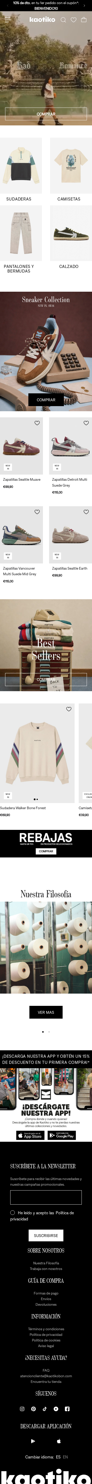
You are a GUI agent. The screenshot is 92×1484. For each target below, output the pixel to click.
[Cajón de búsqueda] (63, 20)
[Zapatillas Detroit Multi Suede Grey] (70, 446)
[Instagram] (22, 1409)
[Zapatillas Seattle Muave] (21, 446)
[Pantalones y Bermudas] (21, 239)
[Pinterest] (33, 1409)
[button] (37, 423)
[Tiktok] (44, 1409)
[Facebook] (67, 1409)
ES (58, 1457)
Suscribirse (46, 1235)
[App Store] (59, 1441)
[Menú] (8, 20)
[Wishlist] (73, 20)
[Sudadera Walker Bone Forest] (37, 753)
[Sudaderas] (21, 169)
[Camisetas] (71, 169)
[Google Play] (33, 1441)
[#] (46, 843)
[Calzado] (71, 239)
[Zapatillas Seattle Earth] (70, 534)
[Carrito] (84, 20)
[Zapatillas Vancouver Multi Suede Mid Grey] (21, 534)
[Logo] (42, 19)
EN (65, 1457)
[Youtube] (56, 1409)
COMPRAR (46, 114)
